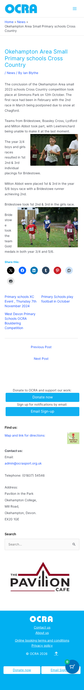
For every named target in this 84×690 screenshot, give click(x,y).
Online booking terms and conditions (42, 640)
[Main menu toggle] (74, 8)
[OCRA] (42, 618)
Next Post (41, 358)
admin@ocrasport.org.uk (23, 463)
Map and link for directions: (25, 435)
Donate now (22, 670)
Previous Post (41, 347)
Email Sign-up (61, 670)
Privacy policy (42, 645)
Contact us (42, 627)
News (11, 73)
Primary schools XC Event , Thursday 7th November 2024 (20, 301)
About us (42, 633)
